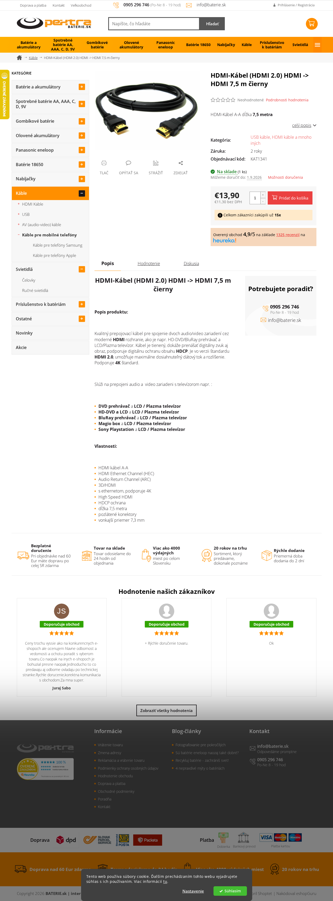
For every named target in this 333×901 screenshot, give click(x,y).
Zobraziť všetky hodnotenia (166, 710)
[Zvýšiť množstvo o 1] (263, 195)
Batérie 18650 (29, 164)
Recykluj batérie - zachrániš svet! (202, 760)
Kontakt (58, 5)
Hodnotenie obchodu (115, 775)
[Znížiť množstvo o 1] (263, 201)
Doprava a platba (33, 5)
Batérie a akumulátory (38, 87)
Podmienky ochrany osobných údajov (128, 768)
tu (165, 881)
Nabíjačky (26, 179)
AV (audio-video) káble (41, 224)
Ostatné (24, 319)
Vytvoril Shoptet (258, 893)
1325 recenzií (288, 234)
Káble (21, 193)
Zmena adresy (109, 752)
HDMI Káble (32, 204)
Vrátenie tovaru (110, 744)
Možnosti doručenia (285, 177)
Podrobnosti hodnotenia (287, 99)
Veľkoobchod (81, 5)
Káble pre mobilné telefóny (49, 234)
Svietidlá (24, 269)
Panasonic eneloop (35, 150)
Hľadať (212, 23)
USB (25, 214)
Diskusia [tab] (191, 263)
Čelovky (28, 280)
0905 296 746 (284, 306)
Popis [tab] (107, 263)
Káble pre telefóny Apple (54, 255)
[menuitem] (29, 45)
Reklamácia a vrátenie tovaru (121, 760)
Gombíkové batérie (35, 121)
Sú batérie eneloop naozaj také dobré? (207, 752)
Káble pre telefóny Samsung (57, 245)
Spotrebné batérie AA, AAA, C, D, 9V (46, 104)
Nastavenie (193, 891)
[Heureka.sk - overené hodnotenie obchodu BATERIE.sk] (45, 769)
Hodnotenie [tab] (149, 263)
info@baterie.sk (284, 320)
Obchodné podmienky (116, 791)
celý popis (301, 125)
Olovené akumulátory (37, 135)
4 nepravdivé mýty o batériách (200, 768)
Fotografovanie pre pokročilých (201, 744)
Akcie (21, 347)
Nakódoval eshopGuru (296, 893)
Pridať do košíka (293, 198)
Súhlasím (233, 891)
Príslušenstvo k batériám (41, 304)
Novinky (24, 333)
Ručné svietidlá (35, 290)
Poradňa (104, 799)
